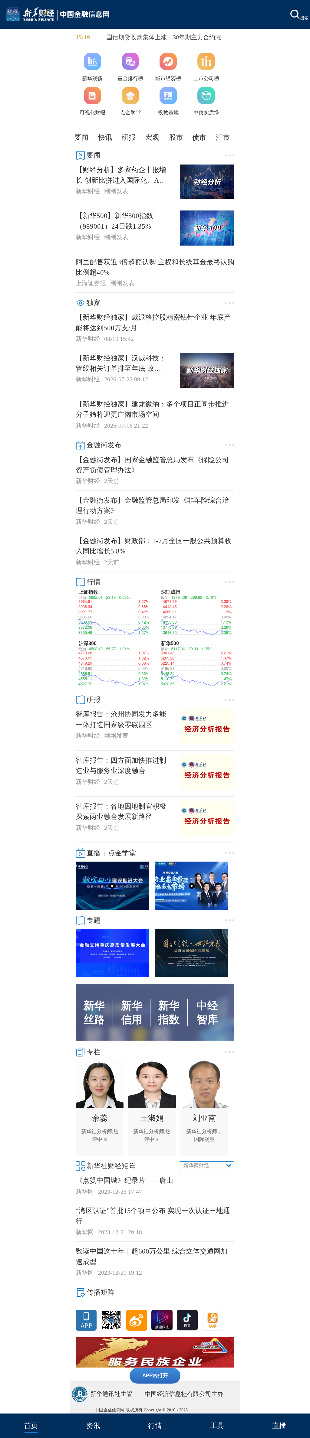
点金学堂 (122, 853)
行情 (155, 1426)
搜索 (304, 17)
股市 (176, 137)
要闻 (81, 137)
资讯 (93, 1426)
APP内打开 (155, 1375)
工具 (217, 1426)
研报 (129, 137)
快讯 (105, 137)
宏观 (152, 137)
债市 (199, 137)
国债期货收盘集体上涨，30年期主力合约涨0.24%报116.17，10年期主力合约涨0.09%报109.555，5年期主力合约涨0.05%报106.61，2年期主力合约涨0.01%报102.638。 (168, 38)
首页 (31, 1426)
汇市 (223, 137)
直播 (279, 1426)
